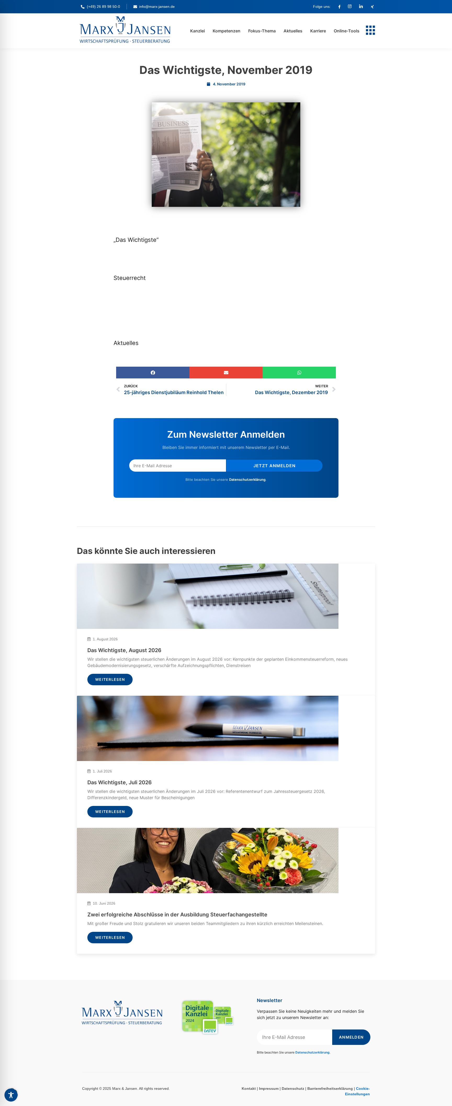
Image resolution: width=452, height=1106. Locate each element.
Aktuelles (293, 30)
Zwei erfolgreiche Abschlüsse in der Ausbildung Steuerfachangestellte (177, 914)
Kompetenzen (226, 30)
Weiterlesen (110, 679)
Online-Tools (346, 30)
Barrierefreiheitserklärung (330, 1088)
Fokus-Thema (262, 30)
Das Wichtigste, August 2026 (124, 650)
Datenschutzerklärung (247, 479)
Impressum (269, 1088)
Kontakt (249, 1088)
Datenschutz (293, 1088)
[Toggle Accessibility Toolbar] (11, 1095)
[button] (152, 372)
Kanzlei (197, 30)
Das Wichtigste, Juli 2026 (119, 782)
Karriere (318, 30)
